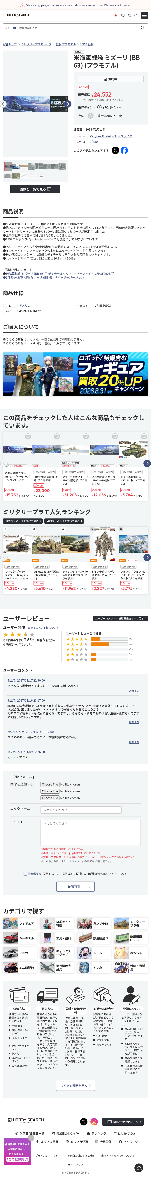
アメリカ (25, 305)
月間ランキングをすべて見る (63, 521)
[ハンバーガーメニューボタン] (144, 15)
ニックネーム (20, 808)
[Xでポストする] (115, 150)
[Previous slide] (4, 463)
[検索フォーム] (136, 15)
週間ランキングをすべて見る (21, 521)
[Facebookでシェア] (124, 150)
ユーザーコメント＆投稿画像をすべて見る (119, 618)
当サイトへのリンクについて (118, 1155)
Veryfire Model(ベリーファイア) (111, 136)
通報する (134, 691)
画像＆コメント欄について (43, 627)
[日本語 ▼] (115, 15)
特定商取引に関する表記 (81, 1155)
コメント (17, 821)
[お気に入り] (123, 15)
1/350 (94, 141)
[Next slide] (67, 104)
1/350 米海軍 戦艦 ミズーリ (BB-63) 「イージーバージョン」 (46, 277)
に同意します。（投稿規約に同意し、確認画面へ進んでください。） (78, 874)
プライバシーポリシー (48, 1155)
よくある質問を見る (74, 1085)
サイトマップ (75, 1164)
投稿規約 (34, 873)
